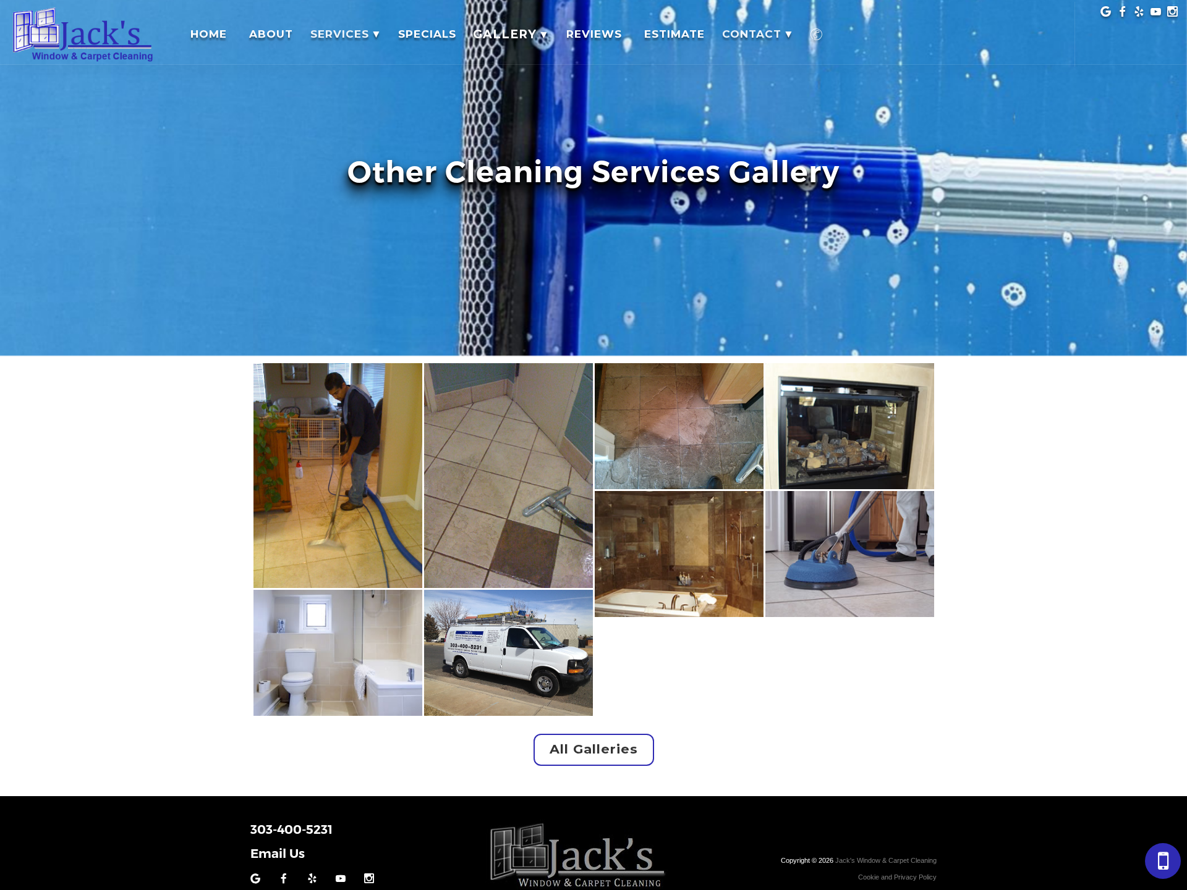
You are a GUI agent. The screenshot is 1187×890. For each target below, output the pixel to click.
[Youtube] (1156, 13)
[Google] (1105, 13)
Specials (427, 34)
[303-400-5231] (817, 34)
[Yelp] (1139, 13)
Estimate (674, 34)
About (271, 34)
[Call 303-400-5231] (1163, 861)
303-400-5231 (291, 829)
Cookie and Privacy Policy (897, 877)
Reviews (594, 34)
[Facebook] (1122, 13)
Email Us (277, 853)
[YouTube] (341, 880)
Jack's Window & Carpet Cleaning (886, 860)
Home (208, 34)
